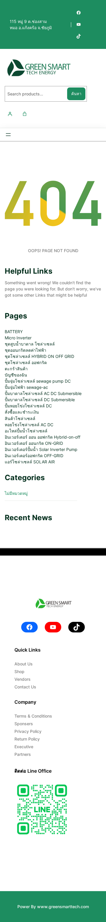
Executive (23, 746)
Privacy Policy (28, 731)
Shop (19, 671)
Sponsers (23, 723)
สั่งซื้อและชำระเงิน (22, 411)
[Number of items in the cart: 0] (24, 114)
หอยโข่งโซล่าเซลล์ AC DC (29, 424)
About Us (23, 663)
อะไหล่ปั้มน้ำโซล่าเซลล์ (26, 430)
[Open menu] (8, 134)
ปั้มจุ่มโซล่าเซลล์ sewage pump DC (38, 381)
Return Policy (27, 738)
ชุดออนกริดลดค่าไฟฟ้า (25, 350)
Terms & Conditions (33, 715)
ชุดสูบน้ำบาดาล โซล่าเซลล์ (30, 343)
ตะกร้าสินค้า (16, 368)
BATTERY (14, 331)
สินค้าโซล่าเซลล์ (20, 418)
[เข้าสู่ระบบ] (10, 114)
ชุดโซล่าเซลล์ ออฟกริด (26, 362)
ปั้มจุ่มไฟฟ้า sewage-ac (26, 387)
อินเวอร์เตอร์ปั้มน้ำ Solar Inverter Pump (41, 449)
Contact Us (25, 686)
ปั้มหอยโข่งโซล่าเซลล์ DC (28, 405)
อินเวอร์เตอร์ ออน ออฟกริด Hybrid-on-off (42, 436)
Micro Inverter (18, 337)
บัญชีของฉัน (16, 374)
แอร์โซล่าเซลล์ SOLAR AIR (30, 461)
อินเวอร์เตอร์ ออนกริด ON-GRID (34, 443)
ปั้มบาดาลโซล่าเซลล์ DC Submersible (40, 399)
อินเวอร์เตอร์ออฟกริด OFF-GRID (34, 455)
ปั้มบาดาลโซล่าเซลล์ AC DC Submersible (43, 393)
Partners (22, 754)
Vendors (22, 679)
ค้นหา (76, 93)
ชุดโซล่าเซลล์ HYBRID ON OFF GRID (39, 356)
